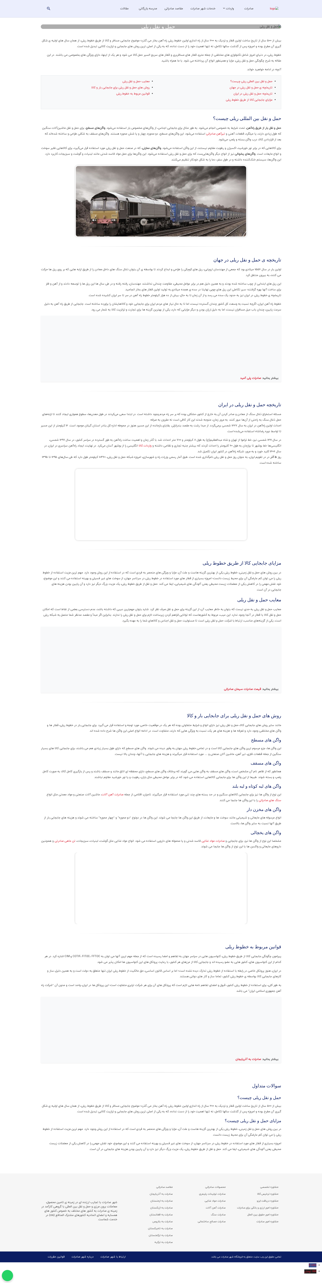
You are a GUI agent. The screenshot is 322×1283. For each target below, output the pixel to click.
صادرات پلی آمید (251, 378)
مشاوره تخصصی (269, 1187)
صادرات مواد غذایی (213, 841)
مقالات (124, 9)
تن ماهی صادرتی (65, 841)
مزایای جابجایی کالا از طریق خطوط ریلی (249, 100)
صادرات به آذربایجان (161, 1194)
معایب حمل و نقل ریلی (136, 81)
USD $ (312, 1265)
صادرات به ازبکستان (161, 1208)
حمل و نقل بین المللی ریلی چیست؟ (251, 81)
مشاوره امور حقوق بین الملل (262, 1214)
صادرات (248, 9)
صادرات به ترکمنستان (161, 1235)
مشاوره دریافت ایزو (267, 1201)
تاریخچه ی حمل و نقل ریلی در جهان (251, 88)
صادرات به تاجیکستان (160, 1228)
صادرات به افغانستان (161, 1214)
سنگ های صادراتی (270, 800)
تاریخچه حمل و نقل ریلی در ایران (252, 94)
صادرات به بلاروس (162, 1221)
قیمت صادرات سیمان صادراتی (243, 689)
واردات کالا (145, 446)
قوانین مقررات (56, 1257)
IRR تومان (310, 1271)
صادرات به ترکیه (163, 1242)
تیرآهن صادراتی (215, 134)
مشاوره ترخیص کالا (267, 1194)
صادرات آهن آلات (112, 795)
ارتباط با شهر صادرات (113, 1257)
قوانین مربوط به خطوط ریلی (133, 94)
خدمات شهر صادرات (202, 9)
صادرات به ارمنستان (161, 1201)
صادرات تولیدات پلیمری (212, 1194)
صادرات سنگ (218, 1214)
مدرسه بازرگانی (148, 9)
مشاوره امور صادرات (267, 1221)
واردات (230, 9)
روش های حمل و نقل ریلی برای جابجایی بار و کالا (120, 88)
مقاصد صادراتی (174, 9)
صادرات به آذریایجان (249, 1059)
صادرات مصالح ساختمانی (211, 1221)
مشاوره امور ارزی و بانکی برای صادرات (257, 1208)
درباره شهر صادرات (83, 1257)
